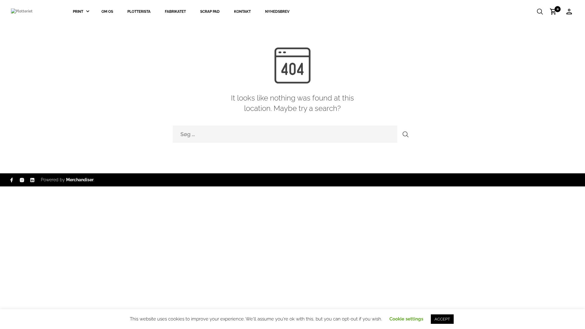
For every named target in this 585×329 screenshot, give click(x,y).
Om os (107, 11)
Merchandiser (80, 179)
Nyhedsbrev (277, 11)
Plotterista (139, 11)
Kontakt (242, 11)
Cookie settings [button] (406, 319)
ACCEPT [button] (442, 319)
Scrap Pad (210, 11)
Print (78, 11)
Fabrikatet (175, 11)
